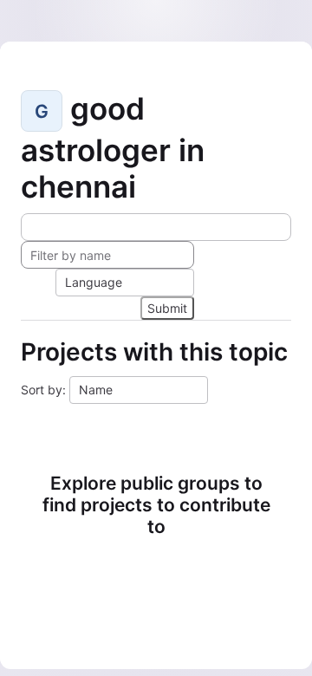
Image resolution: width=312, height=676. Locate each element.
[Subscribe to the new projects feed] (156, 227)
